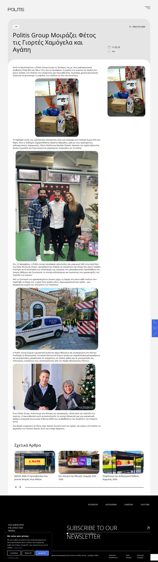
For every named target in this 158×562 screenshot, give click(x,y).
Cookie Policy (18, 548)
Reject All (28, 553)
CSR (16, 26)
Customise (14, 553)
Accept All (42, 553)
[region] (28, 545)
